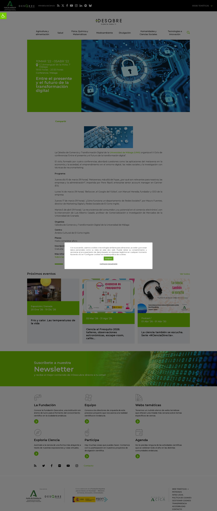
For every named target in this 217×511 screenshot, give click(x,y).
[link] (3, 16)
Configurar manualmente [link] (108, 264)
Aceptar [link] (108, 258)
